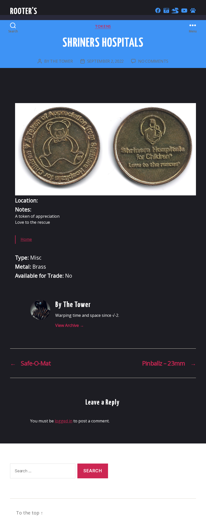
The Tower (61, 61)
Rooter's (23, 12)
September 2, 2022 (105, 61)
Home (26, 239)
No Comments (153, 61)
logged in (63, 421)
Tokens (103, 26)
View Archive (69, 325)
